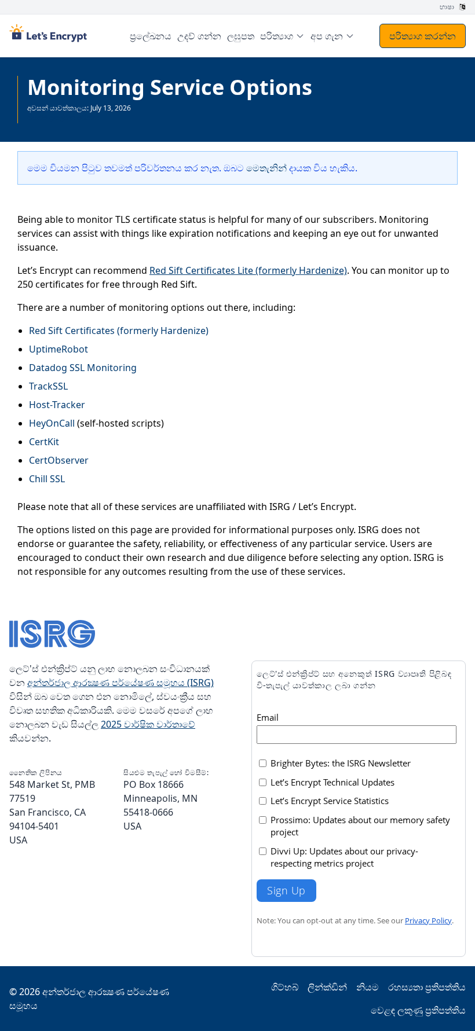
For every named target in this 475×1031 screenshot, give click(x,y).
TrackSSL (48, 386)
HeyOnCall (52, 423)
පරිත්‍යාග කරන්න (422, 36)
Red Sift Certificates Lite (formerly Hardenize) (248, 270)
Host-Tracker (57, 404)
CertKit (44, 441)
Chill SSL (47, 478)
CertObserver (59, 460)
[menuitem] (282, 36)
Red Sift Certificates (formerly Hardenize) (119, 330)
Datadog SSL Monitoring (83, 367)
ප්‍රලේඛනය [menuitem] (150, 36)
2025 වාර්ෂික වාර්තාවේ (148, 724)
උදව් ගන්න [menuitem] (199, 36)
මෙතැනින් (266, 168)
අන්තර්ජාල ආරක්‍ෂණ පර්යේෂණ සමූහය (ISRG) (120, 682)
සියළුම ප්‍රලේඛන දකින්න (63, 117)
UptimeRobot (58, 349)
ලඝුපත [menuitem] (240, 36)
